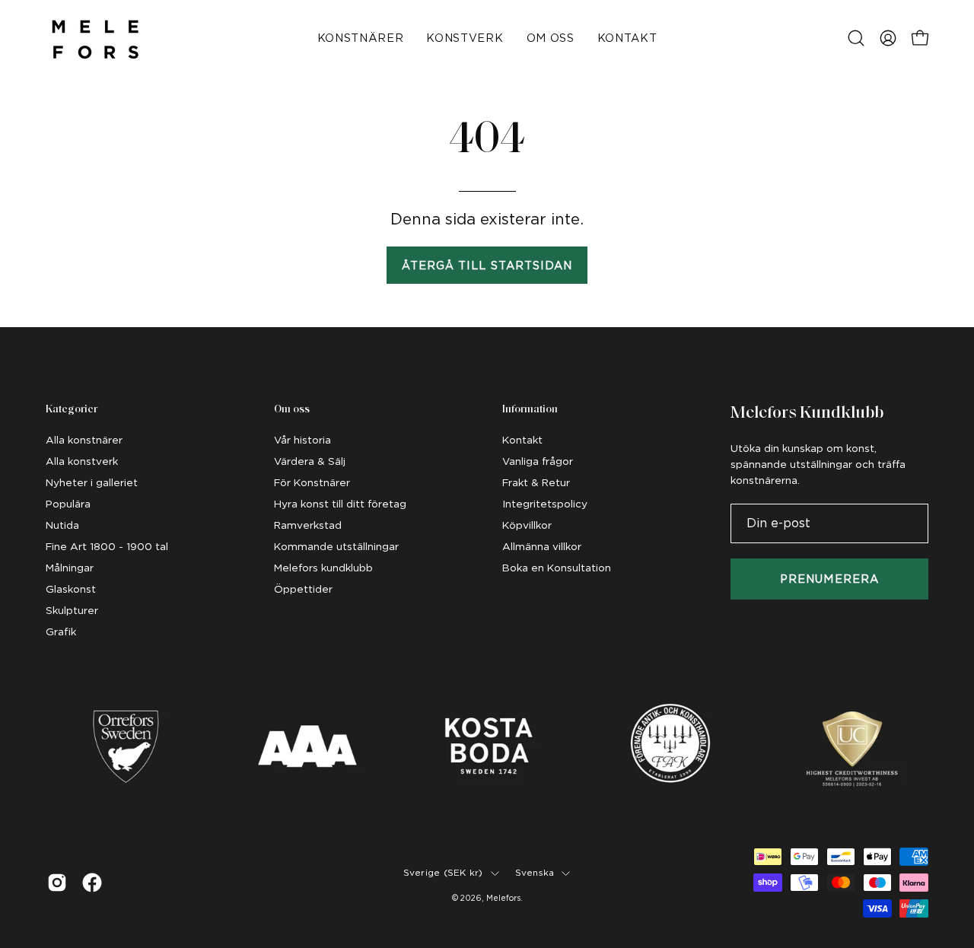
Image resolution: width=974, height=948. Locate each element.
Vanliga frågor (537, 461)
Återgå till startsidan (487, 265)
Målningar (70, 567)
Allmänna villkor (541, 546)
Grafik (61, 631)
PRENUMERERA (829, 578)
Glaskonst (71, 589)
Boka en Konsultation (556, 567)
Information (530, 409)
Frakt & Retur (536, 482)
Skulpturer (72, 610)
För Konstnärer (312, 482)
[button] (856, 38)
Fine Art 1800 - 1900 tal (107, 546)
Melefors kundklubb (323, 567)
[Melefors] (95, 38)
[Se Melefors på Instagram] (57, 882)
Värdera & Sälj (309, 461)
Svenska (535, 872)
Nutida (62, 525)
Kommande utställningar (336, 546)
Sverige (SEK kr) (443, 872)
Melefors (503, 897)
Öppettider (303, 589)
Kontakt (522, 440)
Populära (68, 504)
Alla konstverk (82, 461)
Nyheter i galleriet (92, 482)
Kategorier (71, 409)
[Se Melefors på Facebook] (92, 882)
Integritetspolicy (544, 504)
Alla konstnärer (84, 440)
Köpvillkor (527, 525)
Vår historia (302, 440)
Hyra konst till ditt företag (340, 504)
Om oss (292, 409)
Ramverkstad (308, 525)
